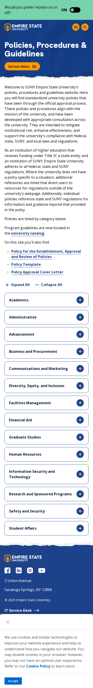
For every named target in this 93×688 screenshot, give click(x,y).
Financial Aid (20, 420)
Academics (18, 300)
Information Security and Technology (32, 474)
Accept (13, 681)
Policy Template (26, 264)
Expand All (20, 285)
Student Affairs (23, 528)
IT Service (18, 610)
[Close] (8, 622)
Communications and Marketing (38, 368)
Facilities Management (30, 402)
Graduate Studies (25, 437)
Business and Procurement (33, 351)
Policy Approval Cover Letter (37, 272)
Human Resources (25, 454)
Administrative (23, 317)
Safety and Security (27, 511)
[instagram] (30, 570)
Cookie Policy (38, 666)
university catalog (27, 233)
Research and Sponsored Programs (40, 494)
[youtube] (41, 570)
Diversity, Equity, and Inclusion (36, 385)
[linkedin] (19, 570)
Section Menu (19, 66)
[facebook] (7, 570)
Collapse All (51, 285)
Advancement (21, 334)
